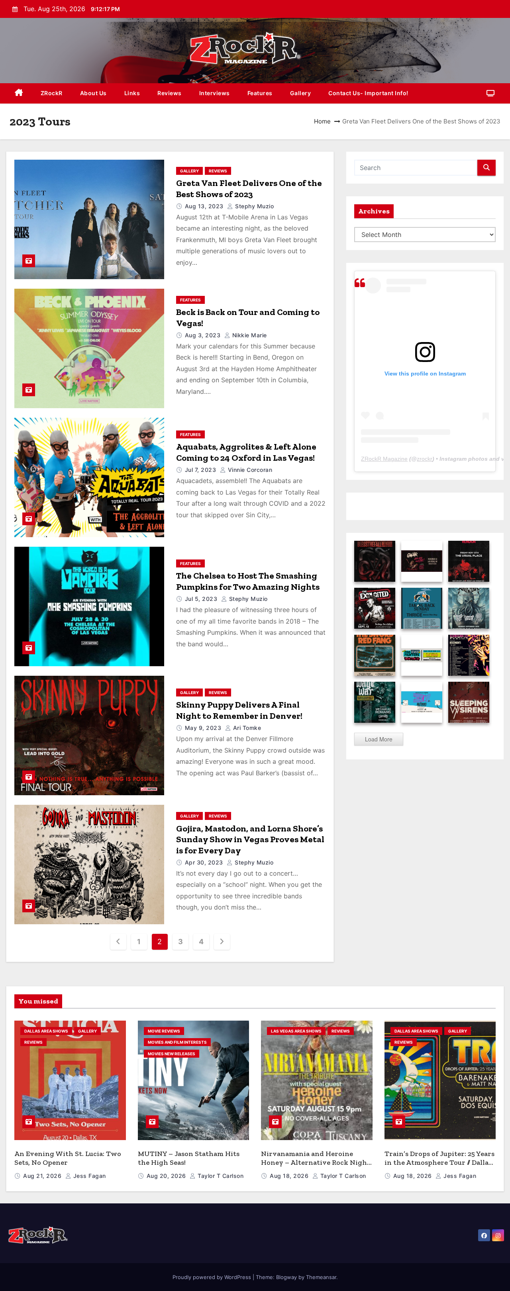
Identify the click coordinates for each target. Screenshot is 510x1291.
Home (322, 121)
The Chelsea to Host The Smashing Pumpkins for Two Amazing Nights (248, 581)
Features (260, 93)
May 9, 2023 (204, 727)
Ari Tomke (246, 727)
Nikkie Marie (248, 335)
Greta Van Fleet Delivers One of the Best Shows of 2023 (249, 189)
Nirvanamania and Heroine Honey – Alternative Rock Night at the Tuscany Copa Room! (315, 1162)
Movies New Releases (171, 1053)
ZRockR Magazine (384, 459)
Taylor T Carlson (219, 1175)
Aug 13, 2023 (205, 206)
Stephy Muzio (253, 206)
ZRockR (52, 93)
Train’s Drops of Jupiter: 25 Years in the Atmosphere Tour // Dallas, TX (439, 1162)
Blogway (286, 1277)
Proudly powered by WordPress (213, 1277)
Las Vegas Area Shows (296, 1031)
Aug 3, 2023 (203, 335)
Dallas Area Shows (46, 1031)
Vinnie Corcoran (249, 469)
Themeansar (321, 1277)
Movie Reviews (164, 1031)
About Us (93, 93)
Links (132, 93)
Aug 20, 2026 (167, 1175)
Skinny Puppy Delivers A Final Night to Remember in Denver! (239, 710)
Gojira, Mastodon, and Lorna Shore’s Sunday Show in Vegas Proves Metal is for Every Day (250, 839)
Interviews (214, 93)
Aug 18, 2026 (290, 1175)
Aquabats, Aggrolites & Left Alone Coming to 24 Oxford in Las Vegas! (246, 452)
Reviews (169, 93)
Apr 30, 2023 (205, 862)
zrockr (424, 459)
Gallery (300, 93)
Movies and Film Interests (177, 1042)
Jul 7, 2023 (201, 469)
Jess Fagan (88, 1175)
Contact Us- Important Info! (368, 93)
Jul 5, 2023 (202, 598)
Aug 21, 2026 (43, 1175)
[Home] (19, 93)
